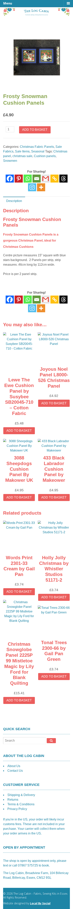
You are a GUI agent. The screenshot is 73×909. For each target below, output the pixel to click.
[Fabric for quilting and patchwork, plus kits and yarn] (36, 14)
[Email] (37, 179)
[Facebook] (10, 179)
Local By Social (40, 903)
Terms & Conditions (20, 804)
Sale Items (22, 151)
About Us (13, 766)
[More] (41, 187)
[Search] (51, 740)
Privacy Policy (17, 809)
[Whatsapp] (28, 179)
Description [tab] (14, 201)
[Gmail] (45, 300)
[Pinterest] (19, 179)
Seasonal (37, 151)
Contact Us (15, 770)
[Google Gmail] (45, 179)
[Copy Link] (54, 179)
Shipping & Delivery (21, 795)
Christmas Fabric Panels (37, 146)
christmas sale (22, 156)
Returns (12, 799)
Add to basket (34, 129)
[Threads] (63, 179)
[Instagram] (32, 187)
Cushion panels (45, 156)
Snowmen (10, 160)
